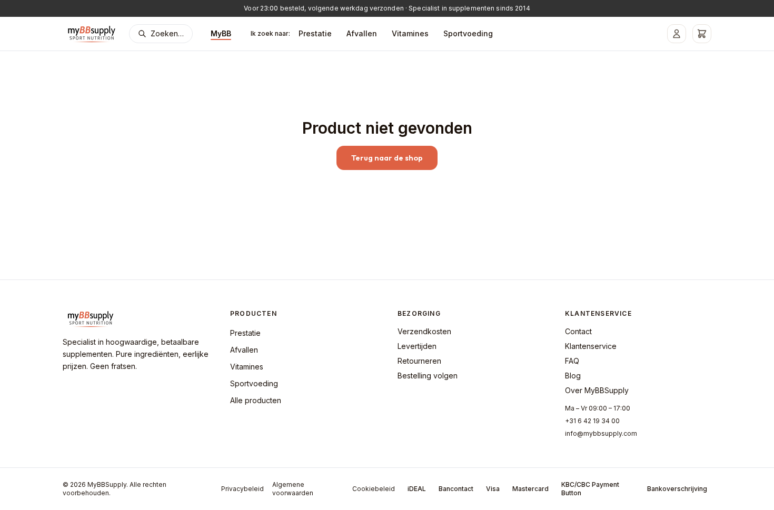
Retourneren (419, 360)
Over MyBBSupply (597, 390)
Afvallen (361, 33)
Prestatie (315, 33)
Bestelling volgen (428, 375)
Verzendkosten (424, 331)
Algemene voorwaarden (292, 489)
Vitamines (410, 33)
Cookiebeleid (373, 489)
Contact (578, 331)
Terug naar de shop (387, 158)
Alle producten (255, 400)
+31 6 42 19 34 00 (592, 421)
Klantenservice (591, 346)
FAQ (572, 360)
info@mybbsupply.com (601, 433)
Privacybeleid (242, 489)
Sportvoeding (468, 33)
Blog (573, 375)
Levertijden (417, 346)
